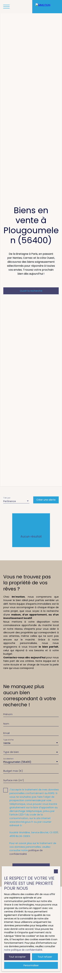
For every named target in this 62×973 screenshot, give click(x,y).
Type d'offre (8, 740)
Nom (6, 723)
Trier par (6, 498)
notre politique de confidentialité (23, 949)
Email (6, 733)
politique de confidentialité (26, 852)
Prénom (8, 714)
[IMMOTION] (47, 6)
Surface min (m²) (13, 780)
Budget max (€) (13, 770)
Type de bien (11, 752)
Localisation (8, 759)
